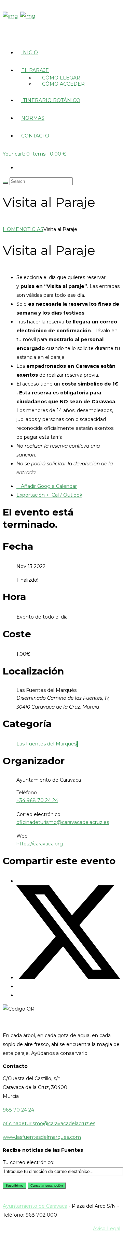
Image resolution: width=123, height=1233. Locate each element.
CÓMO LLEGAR (61, 78)
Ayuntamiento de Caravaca (35, 1206)
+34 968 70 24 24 (37, 800)
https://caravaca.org (39, 844)
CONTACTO (35, 136)
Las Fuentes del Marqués (46, 744)
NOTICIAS (31, 229)
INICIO (29, 52)
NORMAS (32, 118)
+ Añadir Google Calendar (46, 486)
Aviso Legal (106, 1228)
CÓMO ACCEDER (63, 84)
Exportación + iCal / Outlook (49, 495)
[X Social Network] (68, 977)
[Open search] (5, 183)
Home (11, 229)
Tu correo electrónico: (28, 1162)
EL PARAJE (35, 70)
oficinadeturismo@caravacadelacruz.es (62, 822)
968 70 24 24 (18, 1110)
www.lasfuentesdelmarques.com (42, 1137)
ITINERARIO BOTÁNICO (50, 100)
